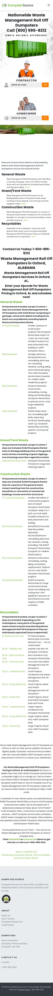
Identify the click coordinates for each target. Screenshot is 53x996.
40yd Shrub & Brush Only (14, 460)
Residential (14, 839)
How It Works (7, 918)
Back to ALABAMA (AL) (26, 851)
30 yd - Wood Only (11, 697)
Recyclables (9, 612)
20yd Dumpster (9, 354)
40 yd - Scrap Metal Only (14, 716)
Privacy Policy (24, 989)
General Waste (11, 302)
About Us (5, 915)
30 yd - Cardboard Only (13, 671)
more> (27, 187)
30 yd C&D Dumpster (12, 558)
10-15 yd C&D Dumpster (13, 497)
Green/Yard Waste (14, 440)
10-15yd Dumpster (11, 325)
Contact (5, 962)
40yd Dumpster (9, 411)
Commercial (30, 839)
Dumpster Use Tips (10, 946)
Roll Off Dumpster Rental (26, 858)
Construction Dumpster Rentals (17, 855)
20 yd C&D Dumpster (12, 526)
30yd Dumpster (9, 385)
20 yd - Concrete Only (13, 661)
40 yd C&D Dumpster (12, 580)
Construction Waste (15, 474)
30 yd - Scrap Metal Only (14, 684)
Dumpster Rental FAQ (12, 921)
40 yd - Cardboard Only (13, 706)
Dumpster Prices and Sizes (14, 943)
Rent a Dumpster (42, 855)
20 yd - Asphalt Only (12, 648)
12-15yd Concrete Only (13, 636)
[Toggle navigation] (49, 5)
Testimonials (7, 925)
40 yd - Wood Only (11, 726)
